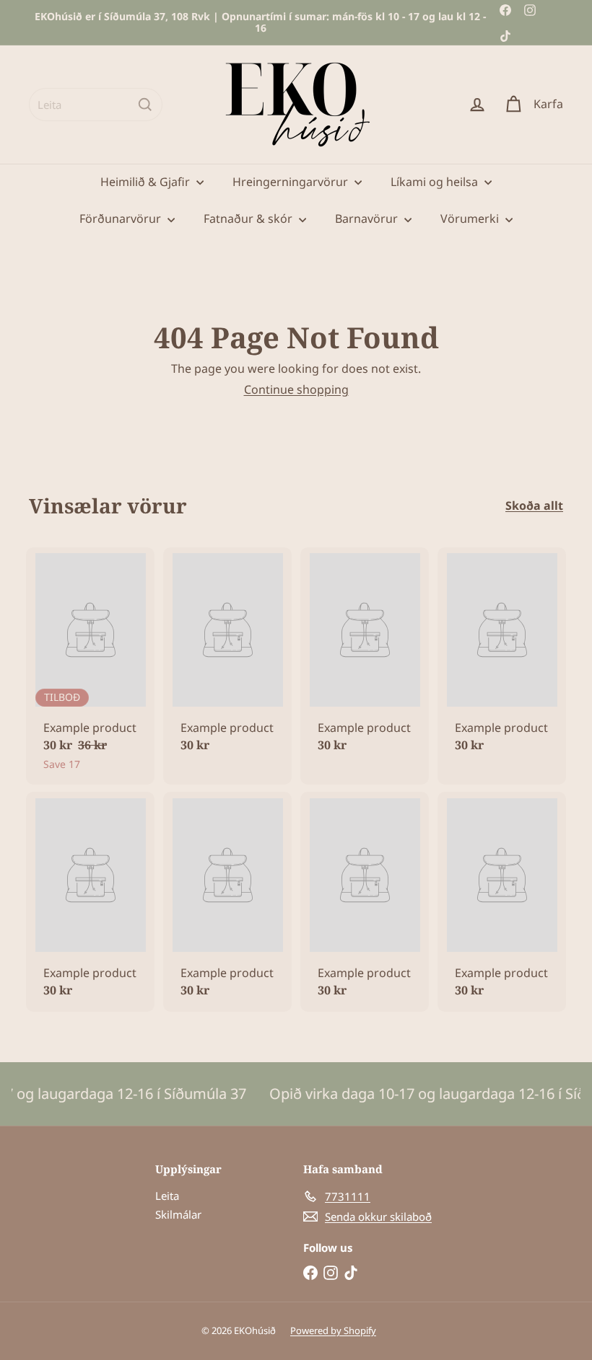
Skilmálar (178, 1214)
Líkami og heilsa (436, 182)
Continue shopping (296, 389)
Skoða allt (534, 506)
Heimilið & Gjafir (146, 182)
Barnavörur (368, 218)
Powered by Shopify (333, 1330)
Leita (167, 1195)
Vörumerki (471, 218)
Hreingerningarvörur (291, 182)
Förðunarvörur (121, 218)
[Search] (145, 104)
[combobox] (95, 104)
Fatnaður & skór (249, 218)
